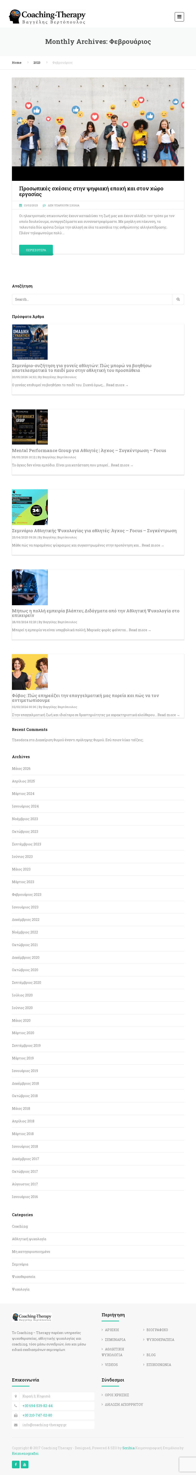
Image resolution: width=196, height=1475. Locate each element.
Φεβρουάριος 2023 (26, 894)
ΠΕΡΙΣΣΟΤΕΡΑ (36, 250)
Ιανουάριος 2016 (25, 1196)
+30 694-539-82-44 (37, 1405)
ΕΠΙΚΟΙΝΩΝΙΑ (159, 1364)
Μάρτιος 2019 (23, 1058)
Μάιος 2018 (21, 1108)
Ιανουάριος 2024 (25, 806)
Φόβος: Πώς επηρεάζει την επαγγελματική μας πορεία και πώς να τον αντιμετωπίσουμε (85, 698)
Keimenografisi (25, 1453)
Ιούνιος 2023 (22, 856)
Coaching (20, 1226)
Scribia (128, 1448)
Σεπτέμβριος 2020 (26, 982)
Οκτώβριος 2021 (25, 945)
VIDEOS (111, 1364)
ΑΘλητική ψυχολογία (29, 1239)
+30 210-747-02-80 (37, 1415)
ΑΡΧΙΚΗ (112, 1330)
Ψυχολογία (20, 1289)
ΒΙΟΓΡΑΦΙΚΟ (157, 1330)
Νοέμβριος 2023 (25, 819)
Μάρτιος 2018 (23, 1133)
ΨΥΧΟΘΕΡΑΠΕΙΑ (160, 1339)
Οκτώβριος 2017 (25, 1171)
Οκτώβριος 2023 (25, 831)
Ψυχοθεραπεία (23, 1276)
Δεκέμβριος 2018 (25, 1083)
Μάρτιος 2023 (23, 882)
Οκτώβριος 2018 (25, 1096)
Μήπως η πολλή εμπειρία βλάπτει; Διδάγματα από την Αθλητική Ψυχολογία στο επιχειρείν (96, 613)
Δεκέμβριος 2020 (25, 957)
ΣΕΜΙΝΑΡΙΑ (115, 1339)
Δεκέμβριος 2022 (25, 919)
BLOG (151, 1355)
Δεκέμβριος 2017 (25, 1159)
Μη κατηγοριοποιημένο (31, 1251)
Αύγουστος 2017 (25, 1184)
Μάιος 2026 (21, 768)
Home (17, 62)
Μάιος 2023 (21, 869)
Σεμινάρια (20, 1264)
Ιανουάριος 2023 (25, 907)
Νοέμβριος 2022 (25, 932)
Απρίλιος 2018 (23, 1121)
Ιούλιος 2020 (22, 995)
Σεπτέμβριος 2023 (26, 844)
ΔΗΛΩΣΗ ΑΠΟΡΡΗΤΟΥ (124, 1404)
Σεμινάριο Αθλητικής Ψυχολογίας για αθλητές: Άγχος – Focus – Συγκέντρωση (94, 530)
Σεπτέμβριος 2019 (26, 1045)
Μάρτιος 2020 (23, 1033)
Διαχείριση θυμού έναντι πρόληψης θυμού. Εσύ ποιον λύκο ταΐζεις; (89, 740)
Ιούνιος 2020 (22, 1008)
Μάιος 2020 (21, 1020)
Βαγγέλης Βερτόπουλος (60, 377)
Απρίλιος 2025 (23, 781)
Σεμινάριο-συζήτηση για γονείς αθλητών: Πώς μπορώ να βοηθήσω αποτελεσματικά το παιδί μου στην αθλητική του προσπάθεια (82, 368)
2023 (36, 62)
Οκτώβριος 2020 (25, 970)
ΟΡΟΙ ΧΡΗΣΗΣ (117, 1395)
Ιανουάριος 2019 (25, 1070)
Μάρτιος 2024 (23, 793)
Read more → (117, 385)
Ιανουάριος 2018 (25, 1146)
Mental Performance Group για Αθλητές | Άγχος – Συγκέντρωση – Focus (89, 450)
